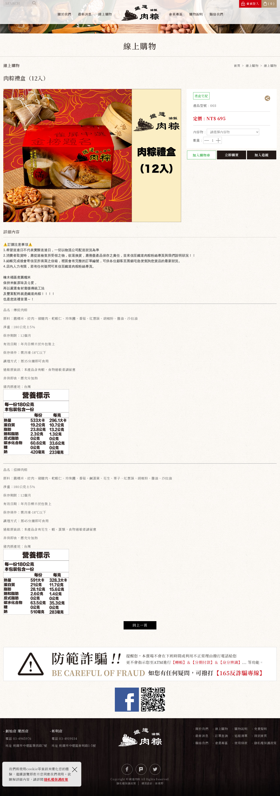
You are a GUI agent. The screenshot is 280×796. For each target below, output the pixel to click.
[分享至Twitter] (155, 769)
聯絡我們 (216, 14)
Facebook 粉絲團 (127, 700)
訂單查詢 (221, 735)
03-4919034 (68, 738)
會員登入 (252, 3)
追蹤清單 (240, 735)
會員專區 (176, 14)
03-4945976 (22, 738)
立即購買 (232, 155)
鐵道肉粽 (140, 13)
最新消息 (85, 14)
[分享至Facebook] (127, 769)
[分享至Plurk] (141, 769)
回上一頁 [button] (140, 625)
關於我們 (64, 14)
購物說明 (196, 14)
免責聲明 (260, 728)
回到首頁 (260, 735)
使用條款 (240, 743)
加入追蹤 (262, 155)
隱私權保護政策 (56, 779)
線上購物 (105, 14)
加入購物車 (201, 155)
